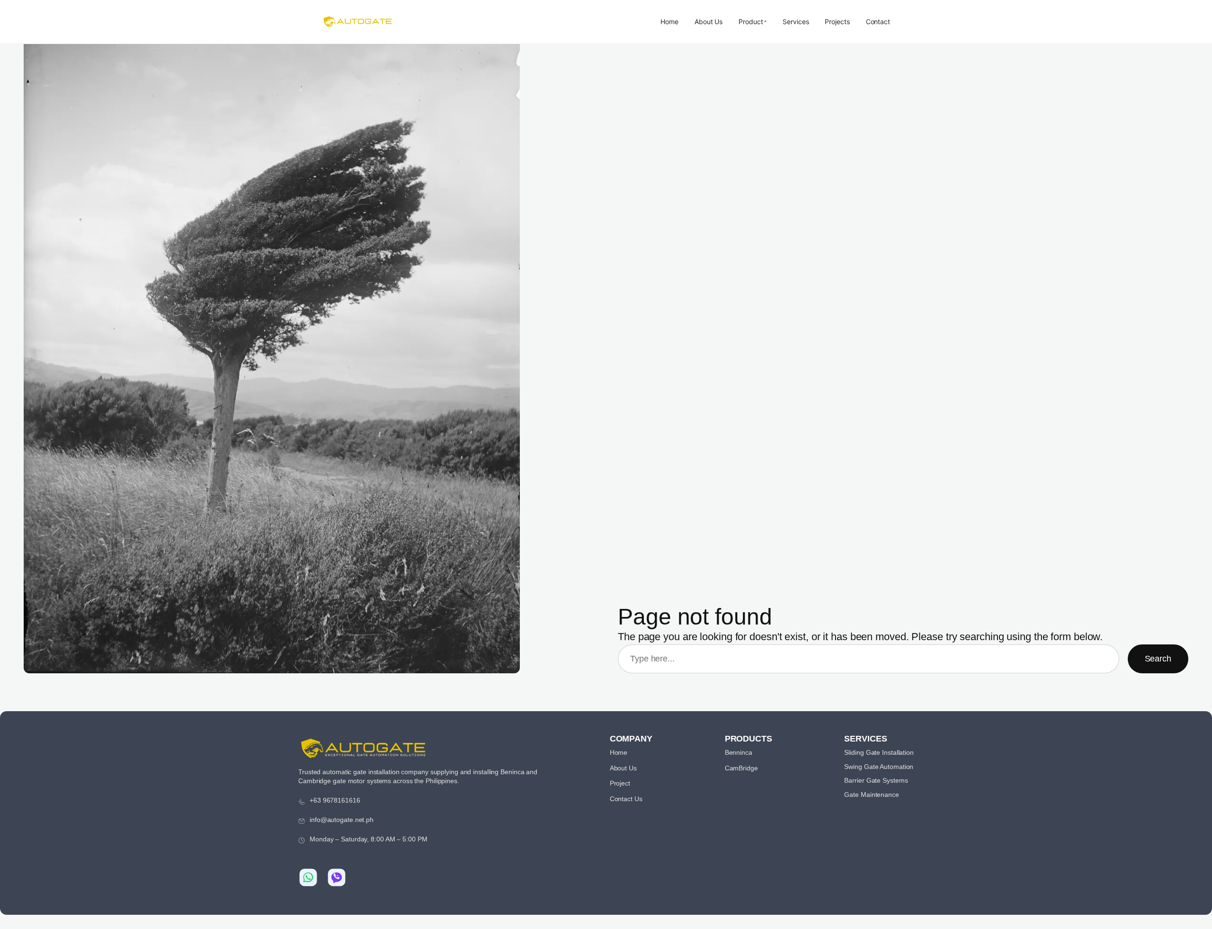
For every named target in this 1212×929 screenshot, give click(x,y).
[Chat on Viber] (337, 877)
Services (796, 22)
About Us (708, 22)
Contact (878, 22)
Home (669, 22)
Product (751, 22)
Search (1158, 658)
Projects (837, 22)
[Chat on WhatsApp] (308, 877)
